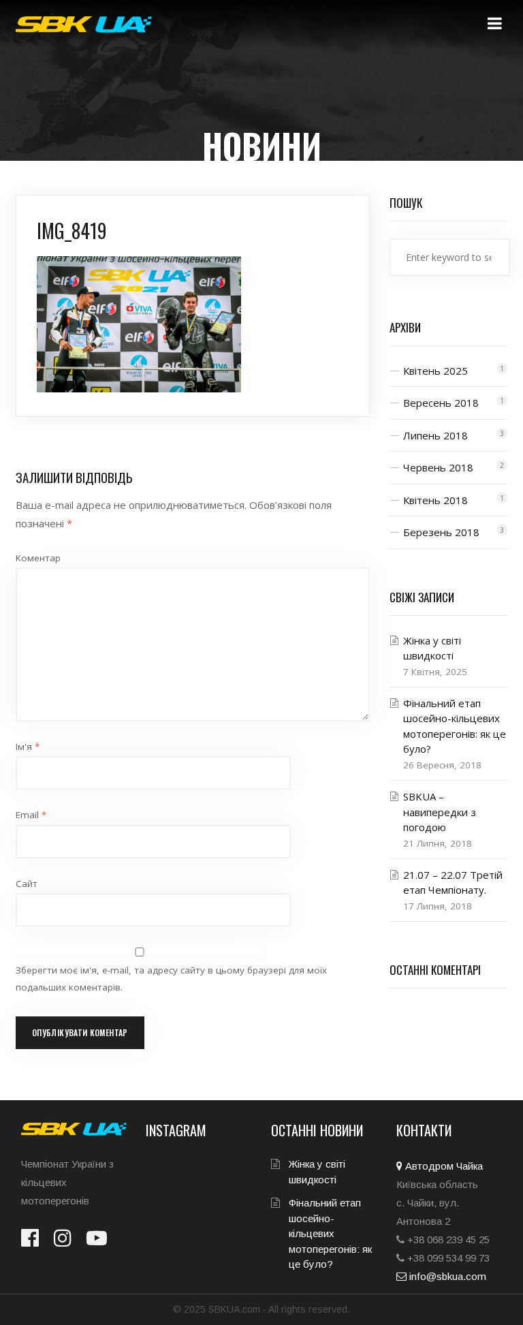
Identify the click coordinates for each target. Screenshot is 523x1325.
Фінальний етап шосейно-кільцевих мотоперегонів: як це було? (330, 1233)
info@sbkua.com (446, 1276)
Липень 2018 (435, 435)
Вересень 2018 (441, 402)
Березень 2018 (441, 532)
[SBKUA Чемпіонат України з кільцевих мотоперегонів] (84, 24)
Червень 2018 (438, 467)
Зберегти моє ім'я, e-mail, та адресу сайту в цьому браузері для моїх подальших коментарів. (171, 978)
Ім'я (27, 747)
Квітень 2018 (435, 500)
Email (31, 815)
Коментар (38, 558)
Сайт (26, 883)
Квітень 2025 (435, 370)
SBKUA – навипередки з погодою (439, 812)
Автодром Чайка (442, 1166)
